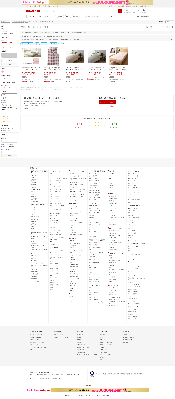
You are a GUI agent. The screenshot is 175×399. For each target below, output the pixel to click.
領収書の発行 (103, 347)
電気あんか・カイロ (35, 219)
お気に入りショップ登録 (106, 344)
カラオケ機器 (73, 232)
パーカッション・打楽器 (76, 223)
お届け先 (3, 91)
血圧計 (52, 287)
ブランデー (111, 188)
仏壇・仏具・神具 (132, 319)
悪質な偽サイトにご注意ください (53, 378)
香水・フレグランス (94, 281)
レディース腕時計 (132, 233)
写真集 (71, 288)
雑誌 (71, 262)
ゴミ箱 (130, 296)
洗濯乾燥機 (33, 180)
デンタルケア (53, 266)
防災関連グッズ (112, 295)
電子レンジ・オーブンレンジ (38, 236)
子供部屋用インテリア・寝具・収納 (136, 278)
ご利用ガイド (112, 6)
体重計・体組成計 (54, 285)
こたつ (32, 214)
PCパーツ (52, 242)
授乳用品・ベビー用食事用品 (116, 242)
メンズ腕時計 (131, 230)
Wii (90, 229)
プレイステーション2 (94, 224)
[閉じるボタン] (172, 32)
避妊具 (91, 249)
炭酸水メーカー (34, 269)
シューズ (130, 183)
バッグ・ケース (132, 185)
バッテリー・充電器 (75, 187)
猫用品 (110, 255)
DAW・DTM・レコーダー (76, 211)
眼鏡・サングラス (132, 202)
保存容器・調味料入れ (94, 180)
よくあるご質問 (121, 6)
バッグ (130, 248)
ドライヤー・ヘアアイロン (56, 250)
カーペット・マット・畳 (134, 286)
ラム (110, 180)
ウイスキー (111, 173)
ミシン (32, 194)
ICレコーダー (53, 194)
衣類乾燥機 (33, 182)
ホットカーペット (35, 212)
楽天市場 (146, 6)
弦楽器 (71, 227)
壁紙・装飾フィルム (133, 291)
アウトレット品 (132, 309)
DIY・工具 (111, 287)
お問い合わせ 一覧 (85, 395)
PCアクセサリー (54, 220)
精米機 (32, 241)
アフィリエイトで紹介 (105, 354)
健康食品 (91, 295)
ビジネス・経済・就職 (75, 255)
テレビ (102, 16)
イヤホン (68, 16)
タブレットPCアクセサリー (76, 182)
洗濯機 (96, 16)
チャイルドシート (113, 247)
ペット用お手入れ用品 (114, 260)
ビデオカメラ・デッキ (55, 189)
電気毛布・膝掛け (35, 217)
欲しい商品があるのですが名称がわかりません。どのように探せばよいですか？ (43, 101)
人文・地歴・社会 (74, 264)
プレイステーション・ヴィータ (97, 220)
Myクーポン (80, 344)
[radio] (2, 28)
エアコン (83, 16)
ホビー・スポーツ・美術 (76, 250)
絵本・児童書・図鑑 (75, 243)
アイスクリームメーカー (37, 281)
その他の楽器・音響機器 (76, 234)
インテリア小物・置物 (133, 303)
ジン (110, 178)
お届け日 (3, 98)
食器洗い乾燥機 (34, 271)
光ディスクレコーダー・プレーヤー (58, 183)
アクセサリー (73, 220)
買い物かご (80, 334)
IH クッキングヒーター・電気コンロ (39, 266)
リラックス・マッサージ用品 (96, 302)
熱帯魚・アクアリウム (114, 262)
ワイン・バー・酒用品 (94, 197)
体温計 (52, 289)
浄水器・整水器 (34, 274)
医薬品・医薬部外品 (94, 242)
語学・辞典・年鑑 (74, 274)
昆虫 (110, 274)
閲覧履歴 (79, 339)
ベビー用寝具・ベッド (114, 240)
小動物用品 (111, 265)
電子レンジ (109, 16)
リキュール (111, 183)
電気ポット (33, 256)
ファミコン (92, 234)
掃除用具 (130, 212)
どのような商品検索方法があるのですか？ (34, 103)
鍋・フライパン (93, 173)
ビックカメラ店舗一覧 (131, 6)
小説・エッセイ (73, 269)
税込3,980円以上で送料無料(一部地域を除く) (49, 6)
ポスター (72, 290)
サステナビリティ (95, 395)
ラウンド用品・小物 (133, 188)
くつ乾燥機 (33, 187)
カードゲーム (112, 212)
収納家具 (130, 282)
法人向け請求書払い (82, 352)
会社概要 (140, 6)
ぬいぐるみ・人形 (113, 196)
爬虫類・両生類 (112, 272)
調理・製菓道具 (93, 176)
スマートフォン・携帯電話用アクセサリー (78, 179)
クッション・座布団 (133, 268)
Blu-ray (71, 296)
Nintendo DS (92, 232)
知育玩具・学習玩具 (114, 198)
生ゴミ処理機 (34, 278)
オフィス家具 (131, 301)
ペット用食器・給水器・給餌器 (116, 270)
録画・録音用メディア (55, 180)
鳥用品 (110, 267)
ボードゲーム (112, 215)
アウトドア (131, 197)
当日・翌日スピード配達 (36, 334)
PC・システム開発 (74, 278)
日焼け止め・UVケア (94, 279)
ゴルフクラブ (131, 180)
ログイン (139, 16)
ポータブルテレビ (54, 196)
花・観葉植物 (112, 305)
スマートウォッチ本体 (75, 191)
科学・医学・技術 (74, 276)
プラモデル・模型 (113, 203)
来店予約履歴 (80, 349)
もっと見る (25, 108)
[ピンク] (2, 71)
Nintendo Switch (93, 205)
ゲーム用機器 (53, 239)
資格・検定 (72, 286)
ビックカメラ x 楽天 (31, 6)
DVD (71, 301)
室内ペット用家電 (113, 279)
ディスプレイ (53, 223)
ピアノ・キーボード (75, 206)
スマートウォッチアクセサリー (77, 194)
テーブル (130, 271)
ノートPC (52, 218)
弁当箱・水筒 (92, 188)
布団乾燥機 (33, 184)
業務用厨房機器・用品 (94, 192)
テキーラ (111, 190)
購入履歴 (79, 342)
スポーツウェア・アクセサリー (136, 199)
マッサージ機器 (54, 273)
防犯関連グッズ (132, 311)
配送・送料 (103, 334)
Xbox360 (91, 217)
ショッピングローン (35, 339)
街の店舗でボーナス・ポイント (61, 337)
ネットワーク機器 (54, 232)
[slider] (1, 57)
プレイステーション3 (94, 222)
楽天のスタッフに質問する (107, 102)
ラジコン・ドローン (114, 208)
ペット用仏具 (112, 277)
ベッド (130, 264)
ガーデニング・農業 (114, 299)
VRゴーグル (73, 200)
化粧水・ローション (94, 267)
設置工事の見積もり (35, 344)
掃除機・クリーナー (35, 189)
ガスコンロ (33, 253)
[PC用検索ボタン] (120, 11)
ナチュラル (4, 85)
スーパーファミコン (94, 236)
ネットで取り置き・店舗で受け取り (39, 347)
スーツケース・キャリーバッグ (136, 246)
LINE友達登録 (103, 352)
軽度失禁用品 (92, 259)
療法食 (110, 281)
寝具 (26, 21)
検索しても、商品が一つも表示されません (34, 105)
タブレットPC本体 (74, 176)
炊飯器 (32, 238)
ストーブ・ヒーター (35, 209)
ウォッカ (111, 185)
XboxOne (91, 215)
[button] (3, 55)
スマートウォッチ (132, 240)
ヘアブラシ (53, 252)
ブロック (111, 222)
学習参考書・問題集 (75, 267)
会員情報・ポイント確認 (83, 347)
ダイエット (92, 290)
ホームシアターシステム (56, 191)
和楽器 (71, 230)
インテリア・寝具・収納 (18, 21)
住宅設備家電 (34, 199)
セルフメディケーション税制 (37, 378)
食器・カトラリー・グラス (95, 178)
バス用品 (130, 220)
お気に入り (80, 337)
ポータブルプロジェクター (56, 209)
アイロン (33, 192)
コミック (72, 240)
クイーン (3, 78)
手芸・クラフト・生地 (133, 217)
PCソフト (52, 244)
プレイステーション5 (94, 208)
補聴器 (52, 275)
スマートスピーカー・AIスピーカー (58, 206)
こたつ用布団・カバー (133, 298)
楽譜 (71, 252)
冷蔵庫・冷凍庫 (34, 175)
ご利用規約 (126, 342)
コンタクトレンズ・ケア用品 (96, 252)
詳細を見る (76, 39)
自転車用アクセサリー (133, 178)
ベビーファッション (114, 233)
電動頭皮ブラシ (54, 268)
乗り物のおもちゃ (113, 201)
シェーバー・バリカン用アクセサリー (58, 258)
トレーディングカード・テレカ (116, 217)
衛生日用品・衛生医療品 (95, 247)
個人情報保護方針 (127, 339)
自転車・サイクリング (133, 173)
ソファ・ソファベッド (133, 266)
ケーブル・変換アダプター (76, 184)
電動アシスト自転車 (133, 176)
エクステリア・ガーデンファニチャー (117, 302)
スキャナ (52, 227)
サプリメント (92, 287)
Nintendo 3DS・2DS (94, 212)
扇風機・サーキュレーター (37, 224)
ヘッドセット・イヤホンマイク (77, 189)
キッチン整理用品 (93, 185)
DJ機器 (71, 225)
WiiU (90, 227)
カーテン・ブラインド (133, 284)
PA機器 (71, 208)
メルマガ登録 (103, 349)
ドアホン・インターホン (115, 290)
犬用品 (110, 258)
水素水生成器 (34, 276)
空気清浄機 (75, 16)
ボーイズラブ (73, 271)
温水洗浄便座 (53, 277)
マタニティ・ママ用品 (114, 235)
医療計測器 (92, 256)
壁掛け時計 (131, 235)
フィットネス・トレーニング (135, 192)
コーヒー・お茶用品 (94, 195)
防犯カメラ (111, 292)
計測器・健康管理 (93, 292)
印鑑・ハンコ (131, 210)
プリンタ (52, 225)
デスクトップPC (54, 215)
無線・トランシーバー (55, 203)
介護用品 (91, 254)
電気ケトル (33, 258)
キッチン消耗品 (93, 183)
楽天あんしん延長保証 (35, 337)
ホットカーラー (54, 263)
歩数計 (52, 282)
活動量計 (52, 280)
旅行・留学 (72, 248)
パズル (110, 210)
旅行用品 (130, 251)
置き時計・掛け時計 (133, 289)
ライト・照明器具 (35, 201)
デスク (130, 273)
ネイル (91, 274)
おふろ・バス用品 (113, 237)
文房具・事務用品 (132, 208)
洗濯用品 (130, 215)
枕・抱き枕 (131, 261)
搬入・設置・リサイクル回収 (37, 342)
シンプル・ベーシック (6, 88)
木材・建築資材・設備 (114, 297)
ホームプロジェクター (55, 187)
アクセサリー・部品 (55, 201)
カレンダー (72, 257)
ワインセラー (34, 260)
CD (70, 299)
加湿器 (32, 226)
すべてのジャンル (5, 21)
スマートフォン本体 (75, 173)
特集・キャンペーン (59, 334)
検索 (10, 64)
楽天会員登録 (145, 16)
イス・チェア (131, 275)
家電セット (42, 16)
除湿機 (32, 228)
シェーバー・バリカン (55, 255)
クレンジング (92, 270)
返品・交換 (103, 339)
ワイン (110, 176)
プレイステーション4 (94, 210)
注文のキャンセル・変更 (106, 342)
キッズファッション (114, 230)
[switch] (16, 108)
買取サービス (33, 349)
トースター (33, 243)
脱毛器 (52, 261)
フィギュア (111, 205)
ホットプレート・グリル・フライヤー (39, 250)
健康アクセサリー (93, 299)
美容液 (91, 272)
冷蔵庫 (90, 16)
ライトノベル (73, 283)
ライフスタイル (73, 259)
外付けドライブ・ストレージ (57, 234)
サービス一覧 (77, 395)
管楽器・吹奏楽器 (74, 213)
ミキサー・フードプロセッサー (38, 263)
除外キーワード (5, 149)
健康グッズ (92, 297)
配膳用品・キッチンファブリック (97, 190)
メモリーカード (54, 199)
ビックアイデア (51, 16)
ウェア (130, 190)
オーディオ (53, 176)
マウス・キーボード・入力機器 (58, 237)
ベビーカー (111, 245)
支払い (101, 337)
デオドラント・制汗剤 (94, 277)
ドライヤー (60, 16)
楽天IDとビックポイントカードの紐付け (87, 354)
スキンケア (92, 265)
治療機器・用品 (93, 245)
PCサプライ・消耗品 (55, 230)
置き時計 (130, 237)
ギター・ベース (73, 218)
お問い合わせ (103, 360)
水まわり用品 (92, 199)
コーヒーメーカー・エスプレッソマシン (39, 246)
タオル (130, 224)
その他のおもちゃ (113, 224)
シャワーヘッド (54, 270)
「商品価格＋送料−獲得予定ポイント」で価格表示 (32, 27)
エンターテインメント (75, 245)
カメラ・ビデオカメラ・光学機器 (58, 178)
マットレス (131, 259)
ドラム (71, 215)
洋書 (71, 281)
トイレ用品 (131, 222)
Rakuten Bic (33, 11)
